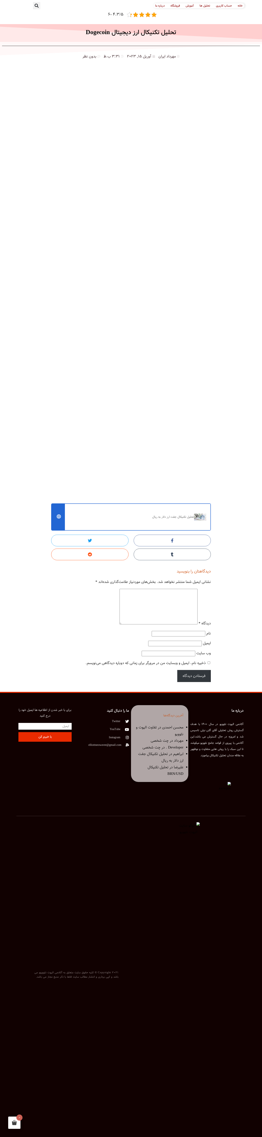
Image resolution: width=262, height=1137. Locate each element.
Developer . (174, 747)
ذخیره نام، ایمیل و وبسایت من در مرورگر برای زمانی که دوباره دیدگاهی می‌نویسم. (146, 663)
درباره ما (160, 5)
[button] (36, 5)
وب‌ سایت (203, 653)
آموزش (190, 5)
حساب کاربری (224, 5)
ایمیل (207, 643)
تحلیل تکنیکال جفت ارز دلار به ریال (173, 517)
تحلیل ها (205, 5)
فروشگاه (175, 5)
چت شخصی (160, 741)
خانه (240, 5)
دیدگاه (205, 623)
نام (208, 633)
